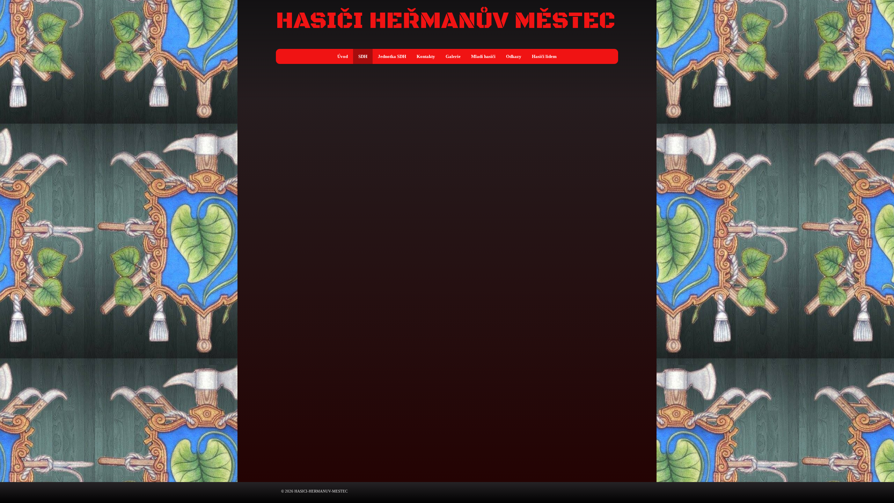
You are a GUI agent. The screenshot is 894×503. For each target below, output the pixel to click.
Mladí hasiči (483, 56)
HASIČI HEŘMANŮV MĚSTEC (445, 21)
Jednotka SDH (392, 56)
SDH (362, 56)
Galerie (453, 56)
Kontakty (426, 56)
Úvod (342, 56)
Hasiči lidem (544, 56)
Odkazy (513, 56)
